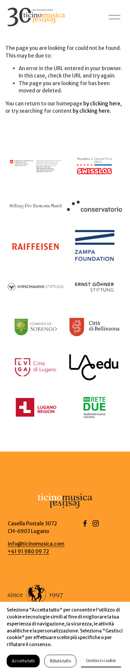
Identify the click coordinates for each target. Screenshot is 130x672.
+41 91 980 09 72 (28, 551)
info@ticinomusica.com (36, 544)
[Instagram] (95, 523)
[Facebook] (85, 523)
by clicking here (101, 103)
